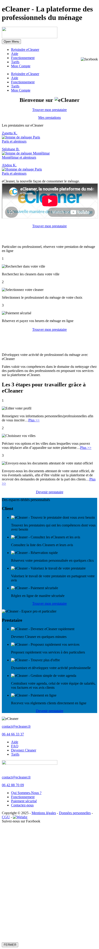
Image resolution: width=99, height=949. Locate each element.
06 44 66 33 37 (13, 734)
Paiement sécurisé (24, 801)
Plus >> (34, 420)
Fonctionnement (23, 58)
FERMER (10, 944)
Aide (14, 54)
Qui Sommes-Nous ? (26, 793)
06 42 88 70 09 (13, 785)
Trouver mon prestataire (49, 110)
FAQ (14, 746)
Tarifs (15, 62)
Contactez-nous (22, 805)
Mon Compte (20, 66)
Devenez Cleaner (23, 750)
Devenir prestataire (49, 492)
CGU (6, 817)
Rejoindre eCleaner (25, 50)
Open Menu (11, 41)
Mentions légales (44, 813)
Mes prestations (49, 117)
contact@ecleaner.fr (16, 726)
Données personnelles (75, 813)
